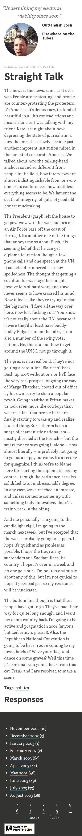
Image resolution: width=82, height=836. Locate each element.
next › (33, 817)
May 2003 (19, 772)
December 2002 (24, 735)
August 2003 (21, 795)
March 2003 (21, 758)
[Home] (21, 40)
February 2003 (23, 750)
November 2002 (24, 728)
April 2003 (19, 765)
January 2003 (22, 743)
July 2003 (18, 787)
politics (22, 687)
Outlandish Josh (57, 25)
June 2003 (19, 780)
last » (55, 817)
